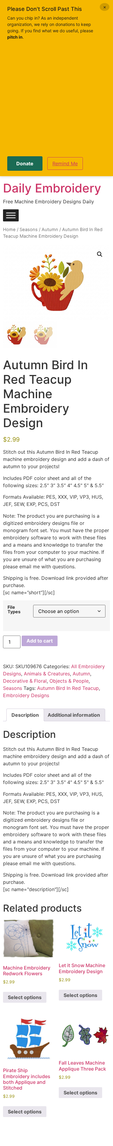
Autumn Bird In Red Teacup (68, 688)
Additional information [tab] (74, 715)
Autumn (50, 229)
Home (9, 229)
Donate (24, 163)
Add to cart (40, 641)
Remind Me (65, 163)
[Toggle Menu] (11, 215)
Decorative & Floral (25, 681)
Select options (25, 997)
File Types (14, 609)
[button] (99, 254)
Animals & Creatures (47, 674)
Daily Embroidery (52, 188)
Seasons (29, 229)
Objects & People (69, 681)
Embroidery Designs (26, 695)
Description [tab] (25, 715)
